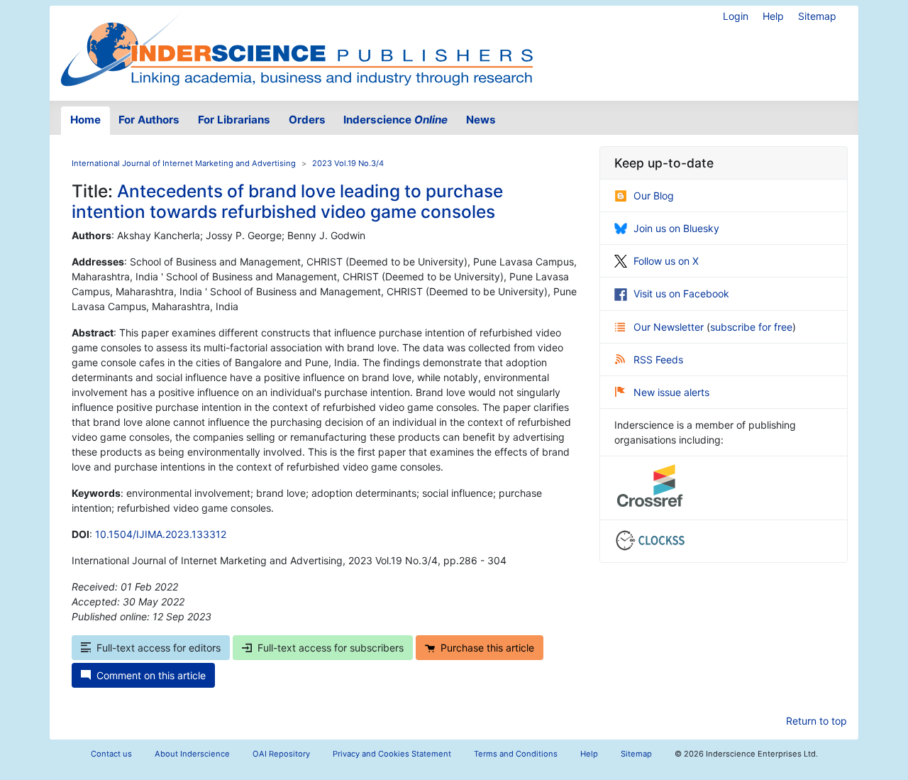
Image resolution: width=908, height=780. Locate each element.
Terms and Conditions (516, 754)
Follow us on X (666, 261)
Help (773, 16)
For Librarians (234, 119)
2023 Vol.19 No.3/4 (348, 163)
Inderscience (395, 119)
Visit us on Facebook (681, 293)
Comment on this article (151, 675)
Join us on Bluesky (676, 228)
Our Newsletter (670, 327)
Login (735, 16)
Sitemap (817, 16)
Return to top (816, 721)
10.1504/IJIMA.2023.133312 (160, 534)
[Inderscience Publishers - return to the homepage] (296, 47)
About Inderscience (192, 754)
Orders (307, 119)
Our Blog (653, 195)
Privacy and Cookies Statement (392, 754)
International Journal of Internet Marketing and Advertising (184, 163)
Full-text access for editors (158, 648)
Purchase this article (487, 648)
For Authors (148, 119)
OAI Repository (281, 754)
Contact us (111, 754)
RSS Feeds (658, 359)
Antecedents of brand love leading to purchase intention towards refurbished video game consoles (287, 201)
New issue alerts (671, 392)
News (481, 119)
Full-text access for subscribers (331, 648)
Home (85, 119)
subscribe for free (751, 327)
